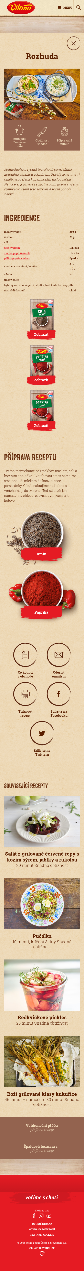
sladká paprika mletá (17, 253)
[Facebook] (34, 1216)
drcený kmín (12, 248)
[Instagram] (41, 1216)
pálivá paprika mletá (17, 258)
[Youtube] (49, 1216)
